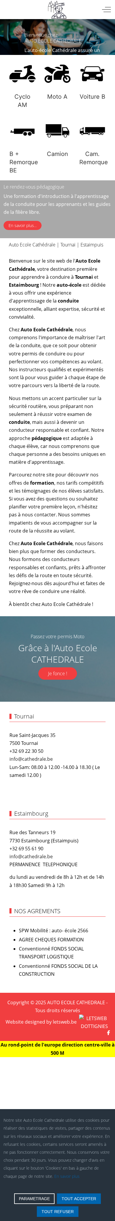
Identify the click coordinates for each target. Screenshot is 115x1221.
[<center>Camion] (58, 131)
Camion (57, 153)
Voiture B (92, 96)
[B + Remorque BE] (22, 131)
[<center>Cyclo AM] (22, 74)
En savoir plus (67, 1176)
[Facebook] (108, 1032)
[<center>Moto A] (58, 74)
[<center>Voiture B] (92, 74)
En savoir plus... (23, 225)
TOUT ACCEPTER (79, 1198)
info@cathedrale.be (31, 759)
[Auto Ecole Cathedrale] (57, 9)
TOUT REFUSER (58, 1211)
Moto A (57, 96)
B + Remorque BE (23, 162)
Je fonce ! (57, 673)
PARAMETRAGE (34, 1198)
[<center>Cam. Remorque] (92, 131)
